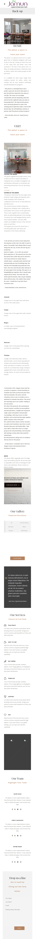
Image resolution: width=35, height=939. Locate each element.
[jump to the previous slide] (8, 31)
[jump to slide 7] (20, 41)
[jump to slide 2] (12, 41)
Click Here (7, 190)
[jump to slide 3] (14, 41)
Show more (17, 558)
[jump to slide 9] (23, 41)
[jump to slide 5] (17, 41)
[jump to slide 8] (21, 41)
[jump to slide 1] (12, 170)
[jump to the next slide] (27, 31)
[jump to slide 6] (18, 41)
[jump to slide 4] (15, 41)
